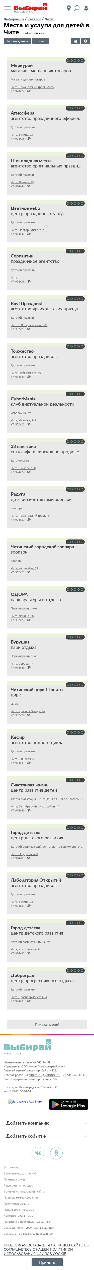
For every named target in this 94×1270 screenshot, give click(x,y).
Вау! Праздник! (26, 304)
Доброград (22, 975)
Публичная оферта (16, 1203)
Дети (49, 19)
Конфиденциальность (19, 1215)
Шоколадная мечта (31, 161)
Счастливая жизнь (29, 785)
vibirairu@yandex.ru (44, 1074)
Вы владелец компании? (20, 1173)
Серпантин (22, 256)
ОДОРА (19, 594)
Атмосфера (22, 113)
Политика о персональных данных (27, 1221)
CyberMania (23, 399)
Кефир (18, 737)
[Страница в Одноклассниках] (56, 1153)
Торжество (22, 351)
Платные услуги (14, 1179)
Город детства (25, 833)
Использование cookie (19, 1209)
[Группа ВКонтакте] (38, 1153)
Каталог (34, 19)
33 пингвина (23, 446)
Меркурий (22, 65)
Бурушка (20, 642)
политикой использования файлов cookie (38, 1251)
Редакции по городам (18, 1185)
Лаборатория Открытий (36, 880)
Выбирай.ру (14, 19)
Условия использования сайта (24, 1191)
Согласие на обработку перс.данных (28, 1233)
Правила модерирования (21, 1197)
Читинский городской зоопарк (42, 547)
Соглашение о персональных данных (29, 1227)
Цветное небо (25, 208)
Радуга (18, 494)
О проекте (11, 1167)
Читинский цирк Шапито (37, 690)
